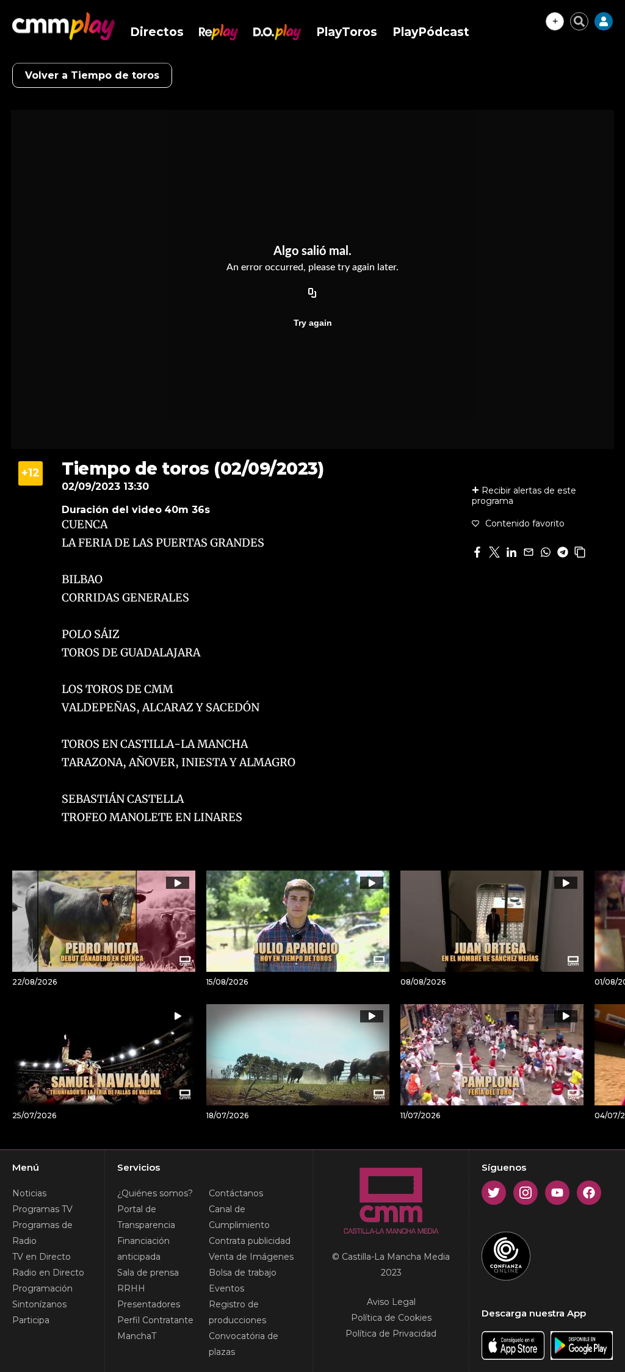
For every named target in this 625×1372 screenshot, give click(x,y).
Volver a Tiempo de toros (92, 75)
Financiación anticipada (143, 1248)
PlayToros (346, 32)
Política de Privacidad (390, 1333)
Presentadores (148, 1304)
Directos (157, 32)
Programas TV (42, 1209)
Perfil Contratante (155, 1320)
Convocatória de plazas (243, 1344)
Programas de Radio (42, 1232)
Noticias (29, 1193)
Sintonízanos (39, 1304)
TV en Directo (41, 1256)
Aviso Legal (391, 1301)
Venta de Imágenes (251, 1256)
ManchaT (136, 1336)
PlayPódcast (430, 32)
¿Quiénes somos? (155, 1193)
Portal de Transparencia (146, 1217)
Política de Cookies (391, 1317)
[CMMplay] (63, 26)
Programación (42, 1288)
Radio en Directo (48, 1272)
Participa (30, 1320)
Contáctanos (236, 1193)
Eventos (226, 1288)
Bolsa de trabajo (242, 1272)
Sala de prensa (148, 1272)
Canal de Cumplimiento (239, 1217)
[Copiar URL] (312, 293)
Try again (313, 323)
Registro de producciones (237, 1312)
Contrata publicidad (250, 1240)
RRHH (131, 1288)
